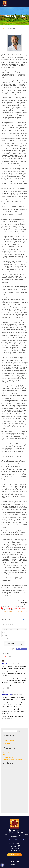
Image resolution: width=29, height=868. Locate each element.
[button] (26, 3)
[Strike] (8, 629)
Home (4, 28)
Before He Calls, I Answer (9, 756)
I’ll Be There (6, 754)
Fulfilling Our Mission (8, 757)
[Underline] (6, 629)
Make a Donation (7, 743)
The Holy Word (6, 752)
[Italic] (5, 629)
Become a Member (7, 742)
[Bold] (3, 629)
